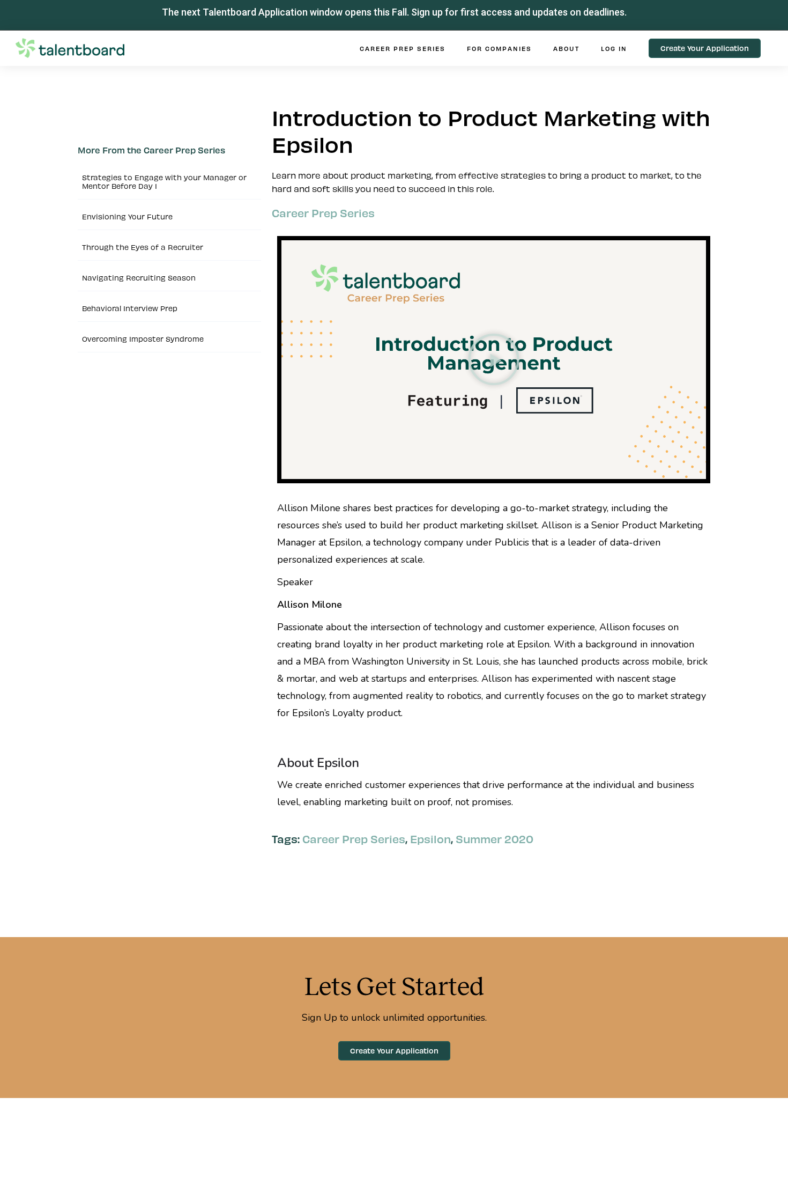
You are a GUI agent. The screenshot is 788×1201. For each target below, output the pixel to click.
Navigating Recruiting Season (139, 277)
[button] (494, 359)
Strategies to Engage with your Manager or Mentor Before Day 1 (164, 181)
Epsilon (430, 838)
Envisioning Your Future (127, 216)
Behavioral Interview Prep (129, 308)
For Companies (499, 48)
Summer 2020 (494, 838)
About (566, 48)
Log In (614, 48)
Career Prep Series (402, 48)
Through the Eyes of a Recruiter (142, 247)
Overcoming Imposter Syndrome (143, 338)
